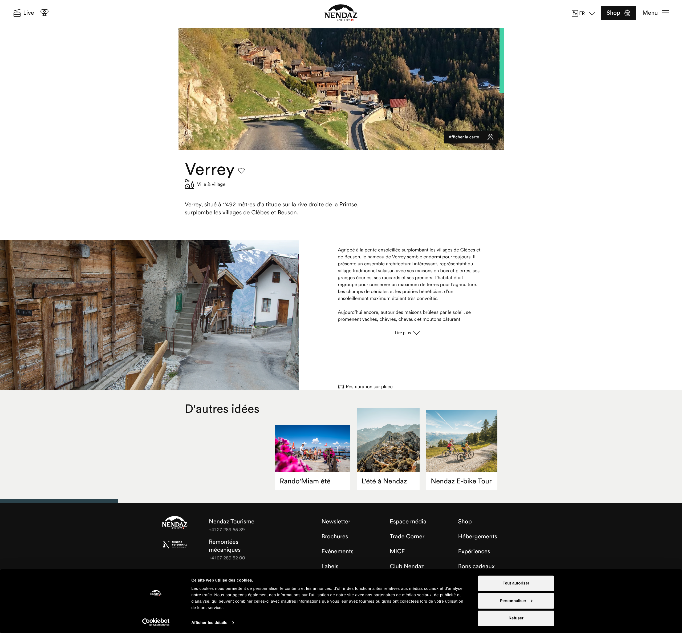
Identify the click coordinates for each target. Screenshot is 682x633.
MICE (397, 551)
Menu (650, 13)
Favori (241, 170)
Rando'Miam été (305, 481)
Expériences (474, 551)
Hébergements (477, 536)
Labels (330, 566)
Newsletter (336, 521)
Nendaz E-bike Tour (461, 481)
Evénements (338, 551)
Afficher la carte (464, 137)
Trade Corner (407, 536)
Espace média (408, 521)
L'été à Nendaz (384, 481)
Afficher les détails (209, 622)
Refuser (516, 618)
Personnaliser (513, 600)
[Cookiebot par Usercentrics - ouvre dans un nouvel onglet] (156, 622)
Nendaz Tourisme (175, 522)
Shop (613, 13)
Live (28, 13)
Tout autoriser (516, 583)
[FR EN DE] (585, 13)
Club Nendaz (407, 566)
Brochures (335, 536)
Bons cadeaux (476, 566)
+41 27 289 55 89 (227, 529)
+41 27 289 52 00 (227, 558)
